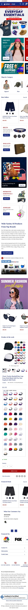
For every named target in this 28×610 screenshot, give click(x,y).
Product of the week (7, 337)
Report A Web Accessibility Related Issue (14, 600)
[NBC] (6, 540)
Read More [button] (21, 587)
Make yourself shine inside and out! (8, 210)
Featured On (5, 534)
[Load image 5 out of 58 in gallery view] (23, 370)
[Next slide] (16, 531)
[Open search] (20, 4)
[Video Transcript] (6, 261)
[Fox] (18, 540)
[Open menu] (1, 4)
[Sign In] (23, 4)
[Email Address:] (25, 476)
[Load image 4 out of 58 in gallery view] (18, 370)
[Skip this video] (3, 261)
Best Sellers (5, 97)
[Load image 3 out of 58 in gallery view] (14, 370)
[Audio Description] (9, 261)
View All (25, 97)
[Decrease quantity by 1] (3, 466)
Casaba (4, 382)
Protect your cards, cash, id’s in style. (6, 146)
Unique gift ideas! (6, 195)
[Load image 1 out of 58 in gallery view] (4, 370)
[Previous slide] (12, 531)
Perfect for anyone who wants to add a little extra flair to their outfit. (8, 131)
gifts (5, 186)
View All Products (7, 253)
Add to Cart (14, 471)
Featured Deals (6, 482)
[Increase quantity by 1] (11, 466)
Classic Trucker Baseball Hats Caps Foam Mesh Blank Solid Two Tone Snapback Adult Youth (12, 378)
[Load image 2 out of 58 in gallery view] (9, 370)
